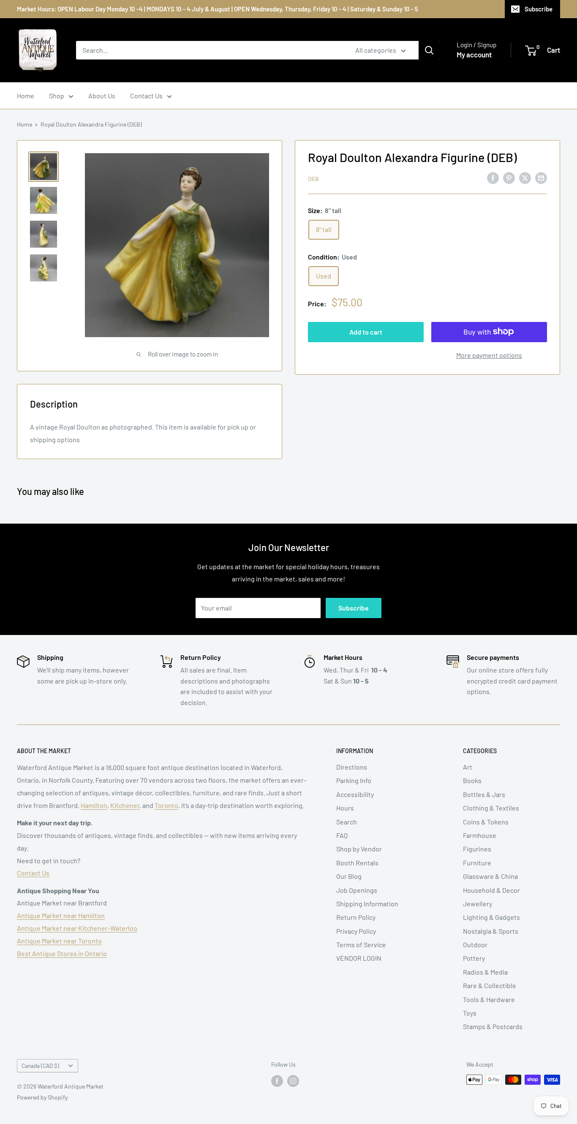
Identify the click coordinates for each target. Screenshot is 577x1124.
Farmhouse (479, 835)
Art (467, 767)
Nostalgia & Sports (490, 931)
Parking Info (353, 780)
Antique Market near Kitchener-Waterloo (77, 928)
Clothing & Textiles (491, 808)
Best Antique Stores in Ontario (62, 953)
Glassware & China (490, 876)
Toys (469, 1013)
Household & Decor (491, 890)
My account (474, 54)
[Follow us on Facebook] (277, 1080)
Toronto (166, 805)
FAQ (342, 835)
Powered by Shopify (42, 1097)
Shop (56, 96)
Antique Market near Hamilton (61, 915)
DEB (313, 178)
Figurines (477, 849)
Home (25, 96)
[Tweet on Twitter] (525, 177)
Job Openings (356, 890)
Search (346, 822)
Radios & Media (485, 972)
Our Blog (349, 876)
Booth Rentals (357, 863)
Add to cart (365, 331)
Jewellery (477, 904)
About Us (101, 96)
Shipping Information (367, 904)
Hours (345, 808)
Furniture (477, 863)
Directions (351, 767)
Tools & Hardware (489, 999)
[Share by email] (541, 177)
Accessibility (355, 794)
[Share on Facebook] (493, 177)
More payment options (489, 355)
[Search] (429, 50)
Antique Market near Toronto (59, 941)
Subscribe (539, 9)
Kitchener (124, 805)
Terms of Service (361, 944)
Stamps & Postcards (493, 1026)
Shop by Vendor (359, 849)
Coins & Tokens (486, 822)
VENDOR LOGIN (358, 958)
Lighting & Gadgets (491, 917)
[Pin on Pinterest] (509, 177)
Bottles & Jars (484, 794)
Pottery (474, 958)
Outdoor (475, 944)
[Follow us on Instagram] (293, 1080)
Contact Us (146, 96)
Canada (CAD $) (40, 1065)
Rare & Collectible (489, 985)
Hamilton (94, 805)
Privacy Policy (356, 931)
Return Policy (356, 917)
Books (472, 780)
